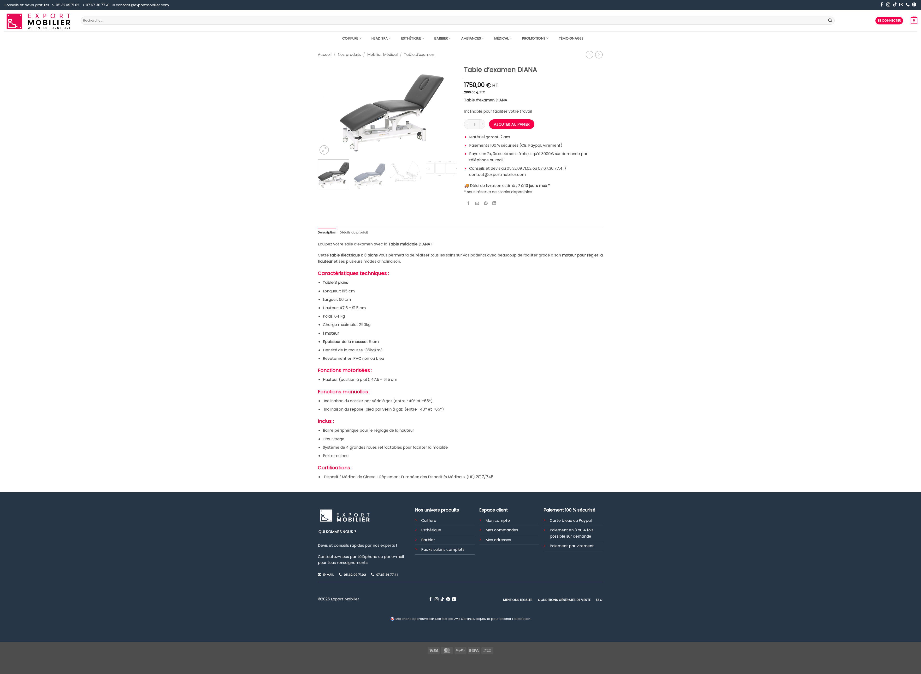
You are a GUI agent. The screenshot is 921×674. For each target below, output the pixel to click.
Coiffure (350, 38)
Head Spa (380, 38)
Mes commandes (501, 530)
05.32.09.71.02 (66, 4)
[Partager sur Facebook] (468, 204)
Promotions (533, 38)
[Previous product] (598, 54)
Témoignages (571, 38)
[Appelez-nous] (908, 5)
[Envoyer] (830, 21)
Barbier (441, 38)
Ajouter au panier (512, 124)
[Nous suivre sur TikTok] (895, 5)
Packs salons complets (443, 549)
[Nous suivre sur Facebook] (882, 5)
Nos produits (349, 54)
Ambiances (471, 38)
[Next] (448, 109)
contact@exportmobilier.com (140, 4)
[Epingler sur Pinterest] (486, 204)
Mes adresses (498, 540)
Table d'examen (419, 54)
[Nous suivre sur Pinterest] (914, 5)
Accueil (324, 54)
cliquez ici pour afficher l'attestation (502, 619)
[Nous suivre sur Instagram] (888, 5)
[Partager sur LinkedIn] (494, 204)
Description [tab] (327, 232)
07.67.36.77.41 (96, 4)
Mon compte (497, 520)
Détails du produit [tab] (354, 232)
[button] (889, 21)
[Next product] (589, 54)
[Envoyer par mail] (477, 204)
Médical (501, 38)
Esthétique (411, 38)
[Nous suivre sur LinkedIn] (454, 599)
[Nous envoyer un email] (901, 5)
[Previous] (326, 109)
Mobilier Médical (382, 54)
